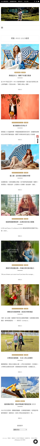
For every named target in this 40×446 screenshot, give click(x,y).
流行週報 (23, 72)
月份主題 (26, 1)
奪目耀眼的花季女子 (20, 126)
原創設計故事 (17, 72)
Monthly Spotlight (17, 122)
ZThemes (17, 440)
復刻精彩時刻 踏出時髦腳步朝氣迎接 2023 (20, 404)
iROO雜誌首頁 (4, 1)
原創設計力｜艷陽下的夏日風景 (20, 75)
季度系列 (20, 1)
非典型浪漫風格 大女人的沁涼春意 (20, 358)
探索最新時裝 (13, 1)
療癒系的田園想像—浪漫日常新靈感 (20, 312)
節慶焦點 (22, 401)
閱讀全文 (20, 89)
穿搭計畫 (17, 401)
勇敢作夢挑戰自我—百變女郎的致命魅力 (20, 268)
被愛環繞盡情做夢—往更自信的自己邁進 (20, 222)
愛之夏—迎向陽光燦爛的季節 (20, 176)
